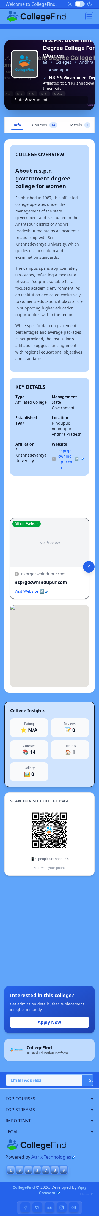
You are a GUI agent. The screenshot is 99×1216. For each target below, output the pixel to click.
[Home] (45, 62)
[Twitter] (37, 1207)
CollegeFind (24, 1187)
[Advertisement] (49, 930)
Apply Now (49, 1022)
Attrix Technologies (51, 1157)
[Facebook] (25, 1207)
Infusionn (85, 1194)
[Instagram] (62, 1207)
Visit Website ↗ (29, 591)
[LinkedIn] (49, 1207)
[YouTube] (74, 1207)
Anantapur (59, 69)
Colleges (63, 62)
